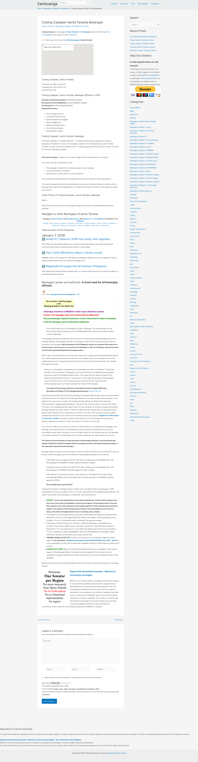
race (131, 365)
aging (132, 111)
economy (133, 222)
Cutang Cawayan (89, 223)
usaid (132, 400)
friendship (133, 250)
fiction (132, 240)
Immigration (134, 306)
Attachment (46, 683)
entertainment (135, 233)
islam (132, 309)
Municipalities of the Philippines (141, 326)
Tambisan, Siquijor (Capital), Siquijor (143, 50)
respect (133, 375)
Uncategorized (135, 389)
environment (134, 236)
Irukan (99, 223)
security (133, 386)
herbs (132, 281)
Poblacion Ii (55, 225)
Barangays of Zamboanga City (141, 191)
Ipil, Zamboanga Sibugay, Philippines (143, 36)
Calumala (71, 223)
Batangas (86, 32)
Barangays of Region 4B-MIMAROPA (143, 168)
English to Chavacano (138, 229)
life (131, 316)
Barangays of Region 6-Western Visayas (144, 175)
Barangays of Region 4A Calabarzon (69, 26)
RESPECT (146, 75)
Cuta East (79, 223)
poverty (133, 351)
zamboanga (134, 413)
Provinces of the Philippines (140, 361)
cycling (132, 215)
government (134, 267)
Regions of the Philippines (139, 368)
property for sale (136, 354)
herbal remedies (136, 278)
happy (132, 271)
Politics (132, 347)
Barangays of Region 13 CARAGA (142, 143)
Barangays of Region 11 (138, 136)
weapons (133, 410)
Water (132, 406)
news (132, 333)
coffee (132, 205)
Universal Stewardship (148, 78)
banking (133, 118)
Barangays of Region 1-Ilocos (140, 127)
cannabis (133, 194)
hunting (133, 299)
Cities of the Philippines (138, 201)
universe (133, 396)
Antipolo (46, 223)
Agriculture (134, 114)
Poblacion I (113, 223)
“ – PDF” (65, 294)
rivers (132, 379)
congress (133, 212)
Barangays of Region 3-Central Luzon (143, 161)
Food (132, 247)
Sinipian (86, 225)
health (132, 274)
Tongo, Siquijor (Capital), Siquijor (142, 40)
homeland (133, 285)
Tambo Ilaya (105, 225)
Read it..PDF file (95, 391)
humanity (133, 295)
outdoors (133, 337)
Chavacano (155, 4)
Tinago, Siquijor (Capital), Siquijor (142, 44)
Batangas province (72, 219)
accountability (135, 107)
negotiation (134, 330)
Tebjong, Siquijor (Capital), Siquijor (142, 47)
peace (132, 340)
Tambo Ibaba (95, 225)
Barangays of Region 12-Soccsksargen (144, 140)
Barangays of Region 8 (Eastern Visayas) (144, 182)
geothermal (134, 260)
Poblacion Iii (65, 225)
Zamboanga (47, 4)
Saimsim (73, 225)
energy (132, 226)
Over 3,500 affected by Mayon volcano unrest (74, 252)
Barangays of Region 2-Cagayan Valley (144, 157)
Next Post (119, 619)
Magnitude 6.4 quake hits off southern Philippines (76, 266)
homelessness (135, 288)
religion (133, 372)
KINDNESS (155, 75)
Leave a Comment (48, 26)
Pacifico (105, 223)
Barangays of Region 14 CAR (140, 147)
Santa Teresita (72, 32)
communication (135, 208)
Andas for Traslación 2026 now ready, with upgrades (78, 239)
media (132, 323)
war (131, 403)
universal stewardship (138, 393)
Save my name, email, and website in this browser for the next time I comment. (73, 677)
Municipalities (143, 4)
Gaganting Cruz (135, 253)
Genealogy (134, 257)
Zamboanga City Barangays (140, 417)
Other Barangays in (74, 40)
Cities (133, 4)
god (131, 264)
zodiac (132, 420)
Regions (114, 4)
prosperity (133, 358)
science (133, 382)
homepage (134, 292)
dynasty (133, 219)
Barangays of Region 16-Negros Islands (144, 154)
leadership (134, 313)
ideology (133, 302)
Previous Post (43, 619)
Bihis (51, 223)
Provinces (124, 4)
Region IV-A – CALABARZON (93, 219)
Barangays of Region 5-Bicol (140, 171)
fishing (132, 243)
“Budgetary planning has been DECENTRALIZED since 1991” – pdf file (91, 540)
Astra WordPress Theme (117, 753)
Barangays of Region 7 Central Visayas (144, 178)
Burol (56, 223)
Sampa (80, 225)
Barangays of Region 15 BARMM (141, 150)
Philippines (73, 35)
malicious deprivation (138, 320)
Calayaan (63, 223)
